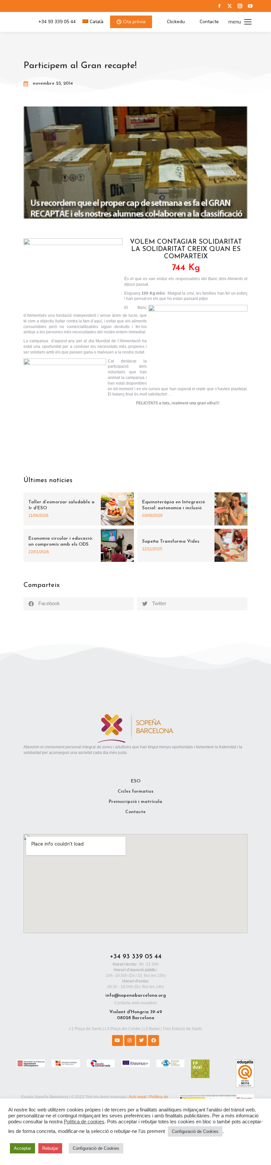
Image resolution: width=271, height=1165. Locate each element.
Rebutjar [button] (50, 1148)
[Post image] (117, 508)
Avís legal (137, 1097)
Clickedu (176, 22)
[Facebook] (153, 1040)
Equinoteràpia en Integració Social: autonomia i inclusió (173, 505)
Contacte (209, 22)
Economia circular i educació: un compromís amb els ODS (60, 541)
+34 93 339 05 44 (57, 22)
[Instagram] (129, 1040)
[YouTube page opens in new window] (250, 6)
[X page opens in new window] (229, 6)
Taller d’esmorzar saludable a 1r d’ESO (61, 505)
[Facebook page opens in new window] (219, 6)
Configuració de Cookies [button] (195, 1131)
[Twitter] (141, 1040)
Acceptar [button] (22, 1148)
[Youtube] (117, 1040)
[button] (78, 603)
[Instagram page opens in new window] (240, 6)
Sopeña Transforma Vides (170, 541)
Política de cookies (84, 1121)
